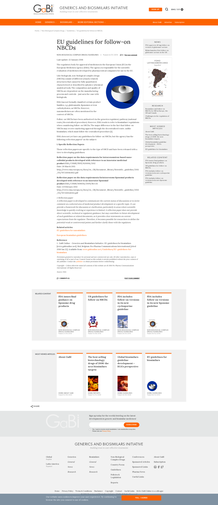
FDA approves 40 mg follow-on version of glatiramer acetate (157, 46)
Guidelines (71, 31)
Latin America (52, 465)
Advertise (168, 22)
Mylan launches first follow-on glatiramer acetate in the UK (156, 51)
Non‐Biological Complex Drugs (53, 31)
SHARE (36, 406)
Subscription (180, 22)
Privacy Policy (106, 431)
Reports (114, 482)
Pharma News (138, 472)
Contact (118, 491)
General (71, 462)
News (70, 467)
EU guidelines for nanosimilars (71, 230)
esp (178, 9)
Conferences (138, 457)
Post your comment (131, 55)
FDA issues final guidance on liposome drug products (156, 162)
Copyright (109, 491)
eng (173, 9)
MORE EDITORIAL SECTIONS (91, 22)
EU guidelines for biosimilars (156, 149)
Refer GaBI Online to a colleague (150, 491)
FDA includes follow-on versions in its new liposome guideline (156, 180)
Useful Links (138, 477)
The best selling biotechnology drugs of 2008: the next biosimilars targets (157, 137)
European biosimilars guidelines (72, 235)
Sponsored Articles (141, 462)
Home (38, 22)
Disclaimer (98, 491)
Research (72, 472)
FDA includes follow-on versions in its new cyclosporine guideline (157, 173)
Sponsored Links (140, 467)
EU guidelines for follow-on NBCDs (89, 31)
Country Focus (117, 464)
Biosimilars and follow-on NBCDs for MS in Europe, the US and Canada (156, 111)
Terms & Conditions (84, 491)
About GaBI (157, 22)
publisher (79, 261)
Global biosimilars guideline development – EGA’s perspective (155, 144)
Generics (50, 22)
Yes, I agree (141, 498)
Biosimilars (66, 22)
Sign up (155, 9)
